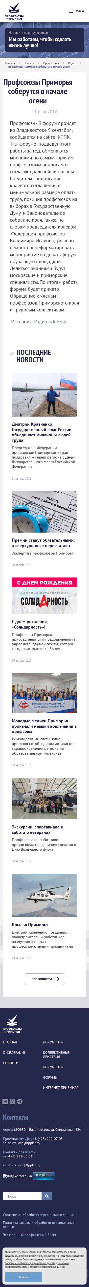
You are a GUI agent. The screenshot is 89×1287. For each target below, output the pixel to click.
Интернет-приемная (60, 1088)
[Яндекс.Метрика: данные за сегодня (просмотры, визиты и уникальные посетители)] (17, 1176)
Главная (10, 63)
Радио (72, 63)
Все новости (42, 979)
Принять (23, 1277)
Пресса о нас (51, 63)
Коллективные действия (56, 1055)
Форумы (50, 1078)
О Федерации (14, 1053)
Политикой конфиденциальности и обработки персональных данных (37, 1264)
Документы (53, 1042)
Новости (29, 63)
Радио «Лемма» (51, 321)
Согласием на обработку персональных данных (30, 1263)
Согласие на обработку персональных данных (38, 1215)
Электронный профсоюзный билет (29, 1235)
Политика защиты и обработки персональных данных (38, 1225)
